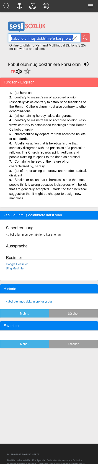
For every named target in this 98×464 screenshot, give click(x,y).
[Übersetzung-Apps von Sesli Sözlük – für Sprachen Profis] (46, 7)
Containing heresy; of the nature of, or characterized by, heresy (39, 163)
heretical (26, 92)
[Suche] (85, 37)
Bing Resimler (15, 268)
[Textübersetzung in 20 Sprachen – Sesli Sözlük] (20, 7)
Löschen (73, 313)
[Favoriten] (26, 74)
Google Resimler (17, 264)
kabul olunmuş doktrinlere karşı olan (29, 301)
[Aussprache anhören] (16, 73)
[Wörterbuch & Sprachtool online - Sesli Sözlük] (7, 7)
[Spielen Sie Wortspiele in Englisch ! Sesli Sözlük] (33, 7)
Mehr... (24, 313)
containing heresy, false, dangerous (46, 115)
